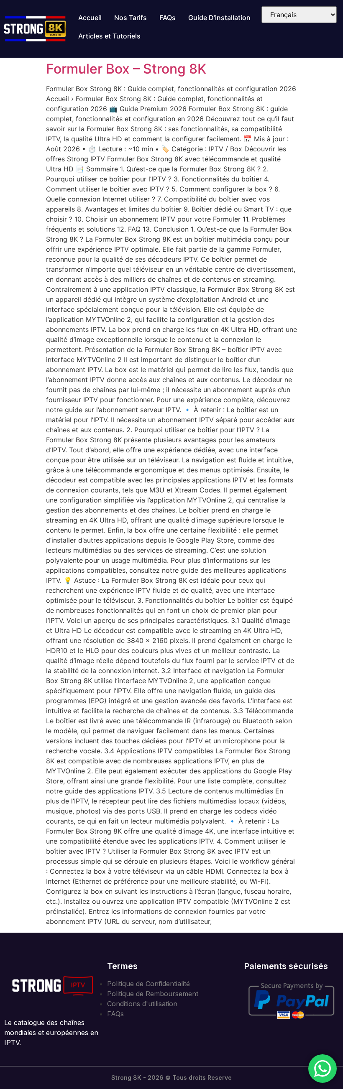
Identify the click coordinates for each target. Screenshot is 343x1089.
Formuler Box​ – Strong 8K (126, 69)
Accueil (90, 17)
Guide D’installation (219, 17)
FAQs (167, 17)
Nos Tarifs (130, 17)
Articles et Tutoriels (109, 36)
